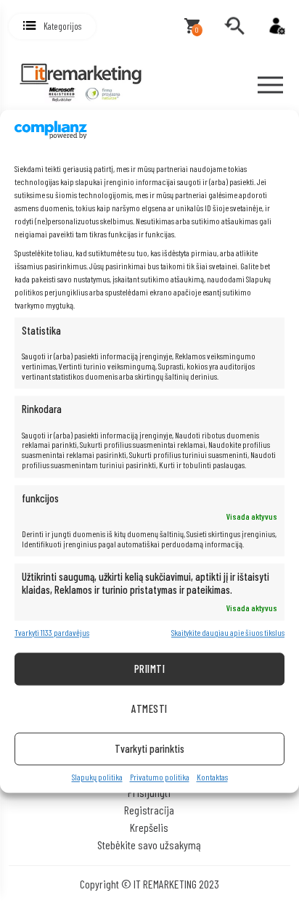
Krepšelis (149, 827)
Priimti (149, 668)
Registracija (149, 810)
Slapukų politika (97, 777)
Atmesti (149, 708)
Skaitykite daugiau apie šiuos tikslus (227, 632)
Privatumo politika (159, 777)
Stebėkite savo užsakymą (149, 844)
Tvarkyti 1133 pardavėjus (52, 632)
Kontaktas (212, 777)
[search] (234, 26)
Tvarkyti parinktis (149, 748)
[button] (52, 26)
